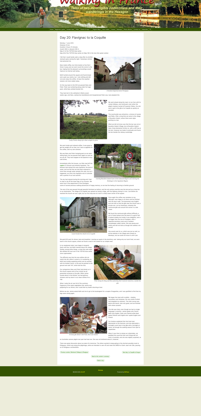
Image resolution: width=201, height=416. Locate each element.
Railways (119, 29)
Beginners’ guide (60, 29)
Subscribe (145, 29)
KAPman (126, 372)
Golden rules (70, 29)
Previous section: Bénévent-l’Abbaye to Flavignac (74, 352)
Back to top (100, 360)
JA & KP (82, 372)
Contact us (137, 29)
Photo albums (128, 29)
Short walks (105, 29)
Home (51, 29)
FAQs (77, 29)
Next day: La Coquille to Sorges (131, 352)
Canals (113, 29)
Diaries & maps (84, 29)
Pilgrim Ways (97, 29)
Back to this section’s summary (100, 356)
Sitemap (100, 370)
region (62, 165)
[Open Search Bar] (150, 29)
